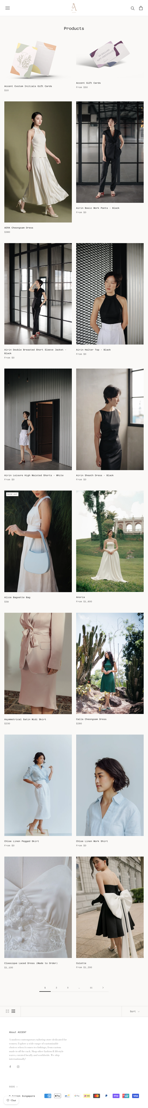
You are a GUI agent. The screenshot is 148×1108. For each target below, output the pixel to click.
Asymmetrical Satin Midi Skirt (25, 719)
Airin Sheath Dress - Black (95, 475)
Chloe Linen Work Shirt (92, 841)
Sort (133, 1011)
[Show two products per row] (7, 1011)
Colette (81, 963)
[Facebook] (10, 1066)
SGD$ (12, 1086)
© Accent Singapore (22, 1096)
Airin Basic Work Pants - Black (97, 208)
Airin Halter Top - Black (93, 349)
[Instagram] (18, 1066)
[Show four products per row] (13, 1011)
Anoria (80, 597)
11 (91, 988)
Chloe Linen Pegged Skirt (21, 841)
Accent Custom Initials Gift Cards (28, 86)
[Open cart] (141, 8)
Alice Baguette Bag (17, 597)
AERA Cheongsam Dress (18, 227)
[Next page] (103, 988)
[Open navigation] (7, 8)
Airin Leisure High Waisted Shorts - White (34, 475)
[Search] (133, 8)
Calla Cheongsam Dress (91, 719)
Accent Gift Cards (88, 83)
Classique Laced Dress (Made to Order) (31, 963)
